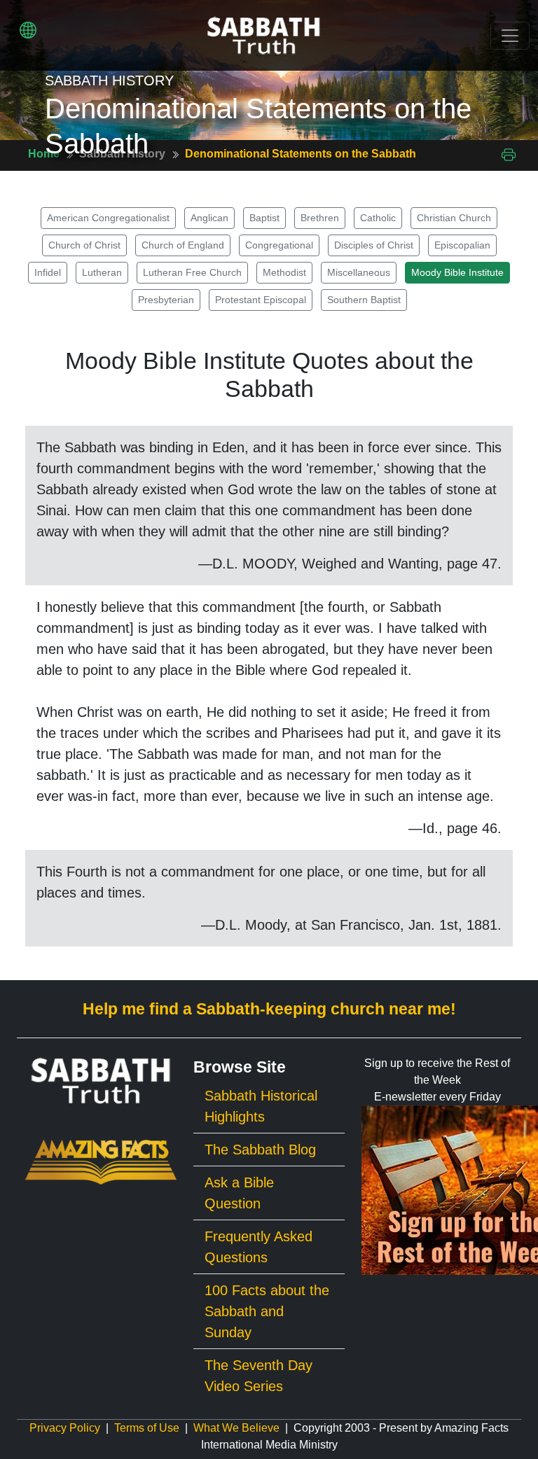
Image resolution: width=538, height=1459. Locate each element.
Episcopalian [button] (462, 245)
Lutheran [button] (102, 272)
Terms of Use (146, 1428)
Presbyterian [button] (166, 299)
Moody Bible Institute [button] (457, 272)
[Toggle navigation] (510, 36)
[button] (28, 30)
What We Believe (236, 1428)
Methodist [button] (284, 272)
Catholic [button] (378, 217)
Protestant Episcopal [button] (260, 299)
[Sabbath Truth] (263, 35)
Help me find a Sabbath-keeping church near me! (269, 1009)
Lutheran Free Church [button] (192, 272)
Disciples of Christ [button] (373, 245)
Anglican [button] (209, 217)
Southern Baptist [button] (364, 299)
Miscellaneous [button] (358, 272)
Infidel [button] (47, 272)
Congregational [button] (279, 245)
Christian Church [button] (454, 217)
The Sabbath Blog (260, 1149)
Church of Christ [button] (84, 245)
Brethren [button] (320, 217)
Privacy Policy (64, 1428)
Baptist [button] (264, 217)
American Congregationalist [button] (108, 217)
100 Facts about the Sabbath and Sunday (267, 1311)
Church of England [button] (183, 245)
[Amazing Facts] (101, 1161)
